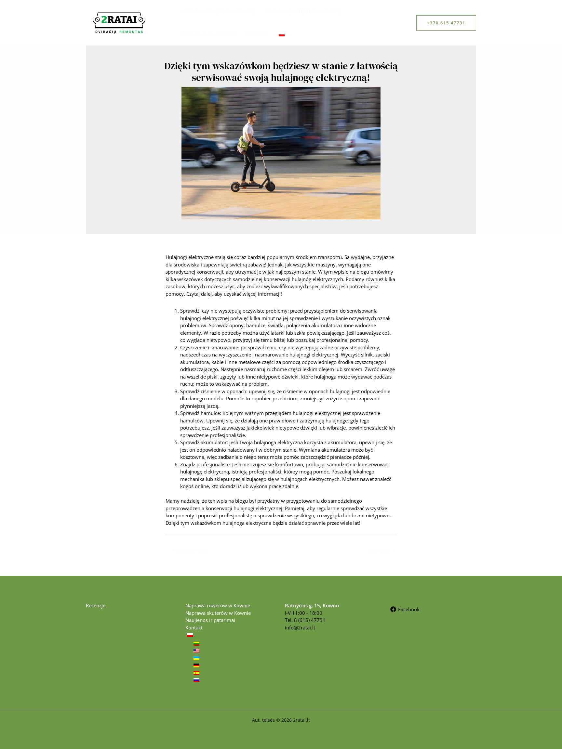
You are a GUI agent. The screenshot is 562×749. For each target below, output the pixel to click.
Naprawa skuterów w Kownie (303, 11)
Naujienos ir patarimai (208, 34)
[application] (289, 34)
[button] (446, 23)
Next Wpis (381, 550)
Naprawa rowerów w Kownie (217, 11)
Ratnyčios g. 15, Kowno (312, 605)
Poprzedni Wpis (186, 550)
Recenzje (95, 605)
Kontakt (256, 34)
